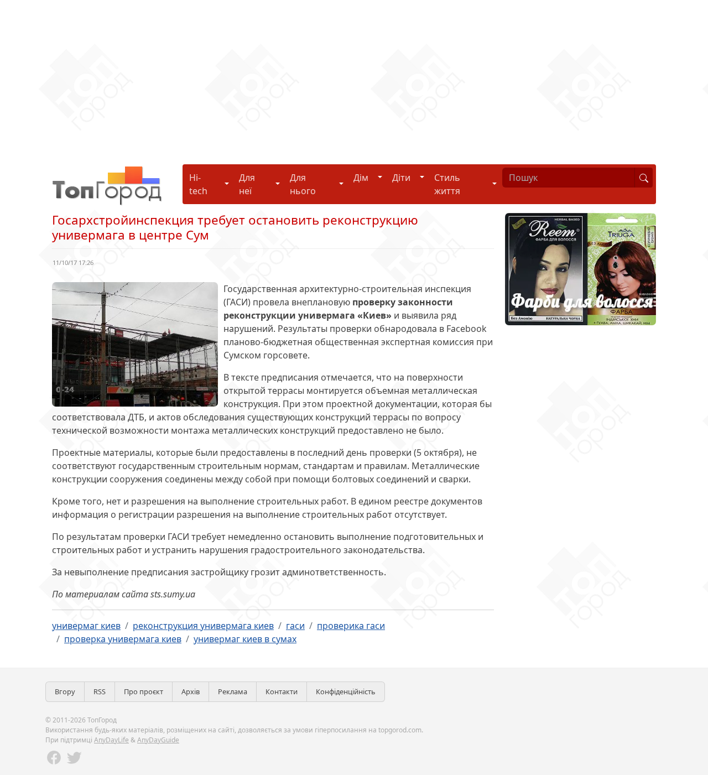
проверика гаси (351, 626)
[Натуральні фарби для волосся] (580, 268)
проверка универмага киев (122, 639)
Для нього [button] (303, 184)
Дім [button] (360, 177)
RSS (99, 691)
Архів (190, 691)
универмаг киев (86, 626)
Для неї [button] (247, 184)
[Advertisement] (332, 77)
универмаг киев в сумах (245, 639)
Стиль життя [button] (447, 184)
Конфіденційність (346, 691)
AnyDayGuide (158, 740)
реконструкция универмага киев (203, 626)
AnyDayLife (111, 740)
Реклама (232, 691)
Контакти (282, 691)
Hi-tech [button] (198, 184)
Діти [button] (401, 177)
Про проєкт (143, 691)
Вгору (65, 691)
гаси (295, 626)
